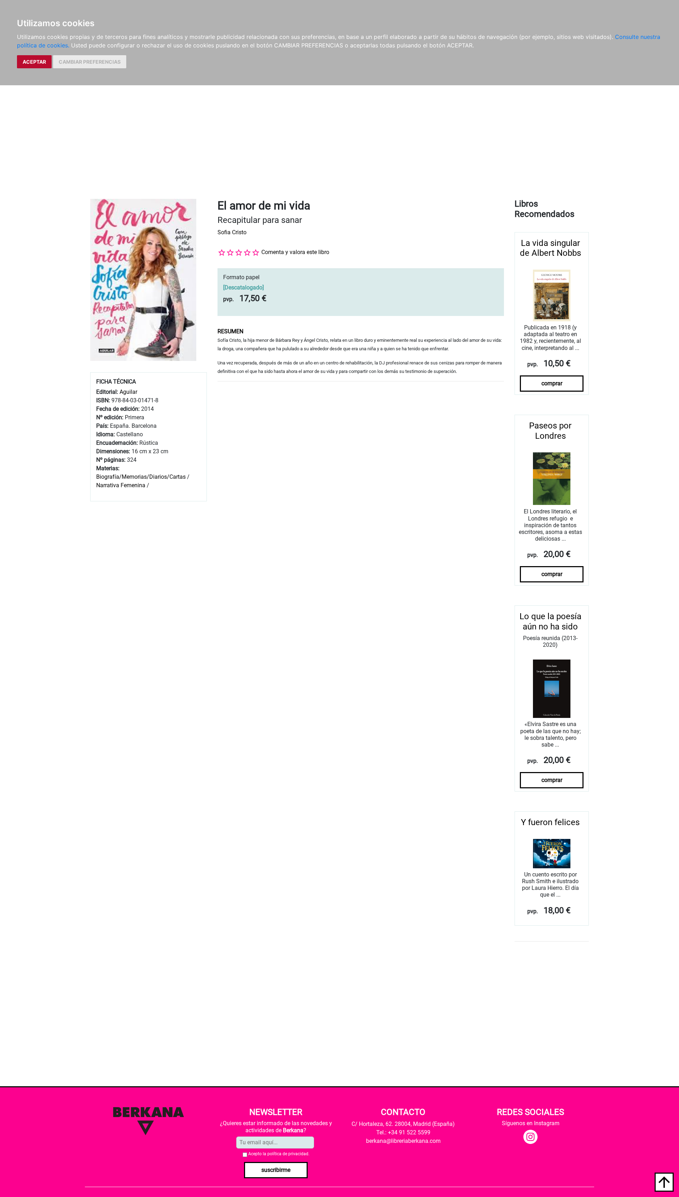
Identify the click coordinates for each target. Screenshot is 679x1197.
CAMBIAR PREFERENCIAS (90, 62)
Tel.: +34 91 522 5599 (403, 1132)
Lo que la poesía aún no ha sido (550, 621)
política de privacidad (287, 1153)
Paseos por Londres (550, 431)
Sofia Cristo (231, 232)
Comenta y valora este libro (295, 252)
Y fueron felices (550, 822)
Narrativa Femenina (120, 485)
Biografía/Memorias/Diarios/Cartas (141, 476)
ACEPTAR (34, 62)
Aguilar (128, 392)
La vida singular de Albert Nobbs (550, 248)
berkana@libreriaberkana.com (403, 1141)
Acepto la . (278, 1153)
